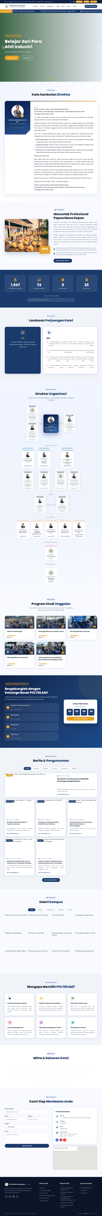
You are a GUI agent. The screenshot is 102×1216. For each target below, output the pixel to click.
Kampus (74, 768)
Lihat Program (12, 58)
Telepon (30, 1116)
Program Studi (44, 1193)
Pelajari (9, 637)
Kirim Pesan (28, 1146)
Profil (41, 6)
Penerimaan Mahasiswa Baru (47, 1195)
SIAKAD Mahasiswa (86, 1188)
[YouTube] (74, 1)
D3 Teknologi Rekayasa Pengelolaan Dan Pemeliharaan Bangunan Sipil (68, 1198)
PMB (57, 6)
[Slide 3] (53, 79)
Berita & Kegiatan (44, 1198)
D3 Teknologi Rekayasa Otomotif (67, 1193)
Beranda (35, 6)
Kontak (75, 6)
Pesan (7, 1131)
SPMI (87, 1)
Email (7, 1116)
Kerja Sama (65, 768)
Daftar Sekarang (91, 6)
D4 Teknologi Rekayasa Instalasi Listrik (67, 1188)
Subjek (7, 1123)
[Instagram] (9, 1196)
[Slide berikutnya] (98, 47)
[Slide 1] (48, 79)
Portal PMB (84, 1190)
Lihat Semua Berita (50, 880)
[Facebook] (6, 1196)
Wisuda (70, 909)
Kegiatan (45, 768)
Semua (27, 768)
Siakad (80, 1)
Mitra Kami (26, 58)
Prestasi (55, 768)
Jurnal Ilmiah (84, 1193)
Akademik (50, 6)
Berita (63, 6)
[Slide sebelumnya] (3, 47)
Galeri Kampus (44, 1200)
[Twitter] (17, 1196)
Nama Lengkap (9, 1108)
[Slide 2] (51, 79)
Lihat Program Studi (62, 260)
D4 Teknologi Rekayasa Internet (67, 1206)
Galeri (69, 6)
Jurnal (94, 1)
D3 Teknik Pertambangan (67, 1202)
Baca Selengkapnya (62, 794)
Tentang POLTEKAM (45, 1190)
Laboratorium (50, 909)
